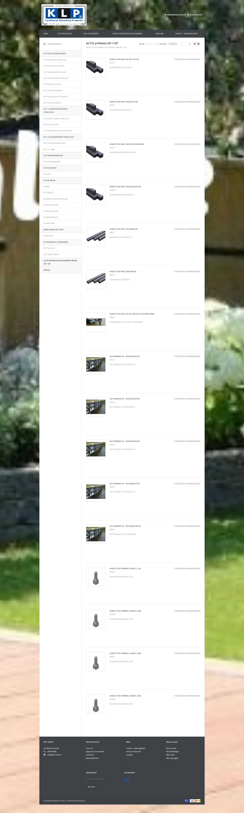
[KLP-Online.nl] (85, 14)
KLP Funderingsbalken (53, 155)
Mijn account (195, 15)
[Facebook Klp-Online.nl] (126, 779)
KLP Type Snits (49, 248)
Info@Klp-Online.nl (54, 755)
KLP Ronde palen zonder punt (55, 60)
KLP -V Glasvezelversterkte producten (56, 110)
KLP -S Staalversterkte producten (59, 137)
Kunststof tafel (49, 223)
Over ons (159, 33)
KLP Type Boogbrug (51, 254)
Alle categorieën (90, 33)
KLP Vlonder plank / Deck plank (55, 96)
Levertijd (129, 755)
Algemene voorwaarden (95, 751)
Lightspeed (80, 801)
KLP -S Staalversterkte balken (54, 143)
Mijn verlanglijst (172, 758)
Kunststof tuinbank (51, 217)
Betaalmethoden (92, 758)
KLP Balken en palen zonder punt (56, 118)
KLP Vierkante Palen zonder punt (56, 78)
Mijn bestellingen (172, 751)
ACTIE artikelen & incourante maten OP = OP (60, 262)
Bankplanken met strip (54, 229)
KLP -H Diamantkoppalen (53, 90)
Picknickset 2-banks (51, 205)
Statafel (46, 186)
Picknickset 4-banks (51, 211)
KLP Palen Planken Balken (55, 53)
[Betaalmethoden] (187, 800)
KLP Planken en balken (52, 84)
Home (45, 33)
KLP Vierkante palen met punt (55, 72)
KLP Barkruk (48, 192)
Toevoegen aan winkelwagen (187, 59)
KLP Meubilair (49, 180)
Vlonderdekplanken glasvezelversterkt (58, 130)
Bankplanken (49, 236)
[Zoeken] (45, 44)
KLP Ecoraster (50, 168)
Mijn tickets (170, 755)
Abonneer (91, 787)
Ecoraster (47, 174)
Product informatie (133, 751)
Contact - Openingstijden (186, 33)
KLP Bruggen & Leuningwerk (56, 242)
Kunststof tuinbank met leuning (55, 199)
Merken (47, 270)
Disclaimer (90, 755)
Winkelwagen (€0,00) (176, 15)
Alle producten (65, 33)
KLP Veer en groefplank (52, 103)
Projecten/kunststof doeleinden (127, 33)
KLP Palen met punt (51, 124)
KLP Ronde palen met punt (54, 66)
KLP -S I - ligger (49, 149)
